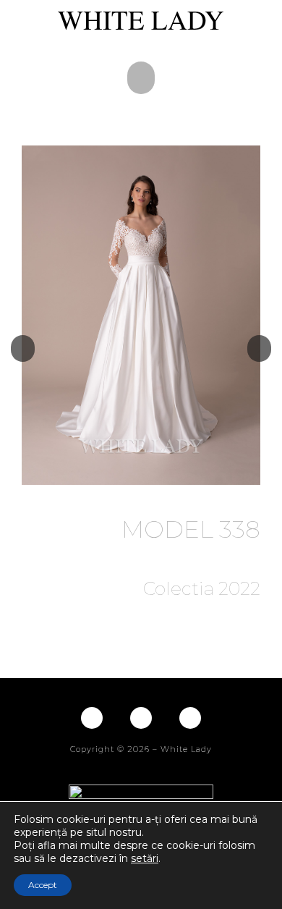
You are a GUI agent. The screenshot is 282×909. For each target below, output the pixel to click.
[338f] (141, 315)
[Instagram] (141, 718)
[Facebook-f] (92, 718)
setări (144, 858)
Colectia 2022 (201, 588)
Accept (42, 884)
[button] (141, 78)
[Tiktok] (190, 718)
